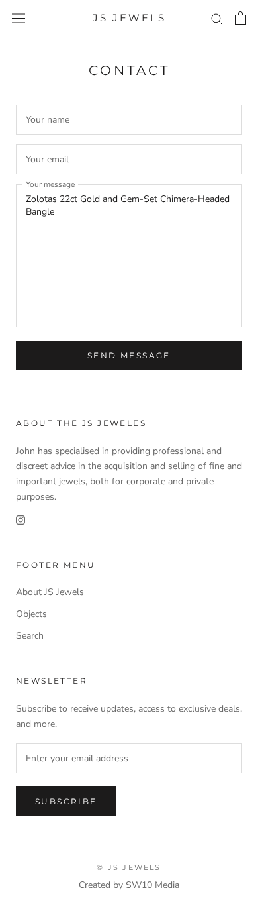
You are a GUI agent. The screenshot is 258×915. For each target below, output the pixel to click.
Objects (31, 614)
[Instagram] (20, 519)
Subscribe (66, 801)
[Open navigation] (18, 18)
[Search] (217, 18)
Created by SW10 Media (129, 885)
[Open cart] (240, 18)
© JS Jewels (129, 867)
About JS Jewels (50, 592)
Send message (129, 355)
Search (30, 635)
